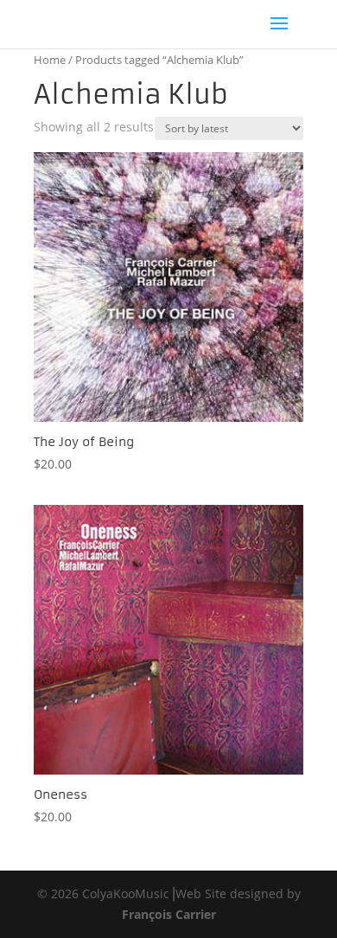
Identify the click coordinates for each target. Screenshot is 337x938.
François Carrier (169, 914)
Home (50, 59)
